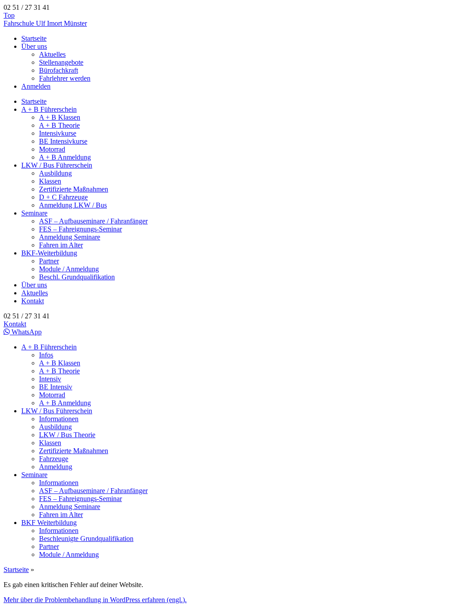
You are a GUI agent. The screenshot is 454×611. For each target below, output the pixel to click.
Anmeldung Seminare (69, 237)
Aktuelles (52, 54)
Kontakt (32, 301)
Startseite (34, 38)
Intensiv (50, 379)
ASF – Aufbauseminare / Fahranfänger (93, 221)
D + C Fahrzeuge (63, 197)
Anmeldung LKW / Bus (73, 205)
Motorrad (52, 149)
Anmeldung (55, 466)
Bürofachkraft (58, 70)
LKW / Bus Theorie (67, 435)
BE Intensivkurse (63, 141)
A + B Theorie (59, 125)
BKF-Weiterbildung (49, 253)
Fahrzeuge (53, 458)
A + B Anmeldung (65, 157)
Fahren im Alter (61, 245)
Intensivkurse (57, 133)
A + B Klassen (59, 117)
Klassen (50, 181)
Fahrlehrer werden (64, 78)
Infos (46, 355)
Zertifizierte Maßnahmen (73, 189)
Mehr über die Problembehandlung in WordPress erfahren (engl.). (95, 599)
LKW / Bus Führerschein (56, 165)
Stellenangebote (61, 62)
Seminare (34, 213)
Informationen (58, 419)
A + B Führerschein (49, 109)
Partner (49, 261)
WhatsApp (26, 332)
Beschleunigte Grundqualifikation (86, 538)
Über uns (34, 46)
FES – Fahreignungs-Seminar (80, 229)
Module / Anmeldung (69, 269)
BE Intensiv (55, 387)
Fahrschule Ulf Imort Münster (45, 23)
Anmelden (36, 86)
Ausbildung (55, 173)
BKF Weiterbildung (49, 522)
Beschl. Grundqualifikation (77, 277)
